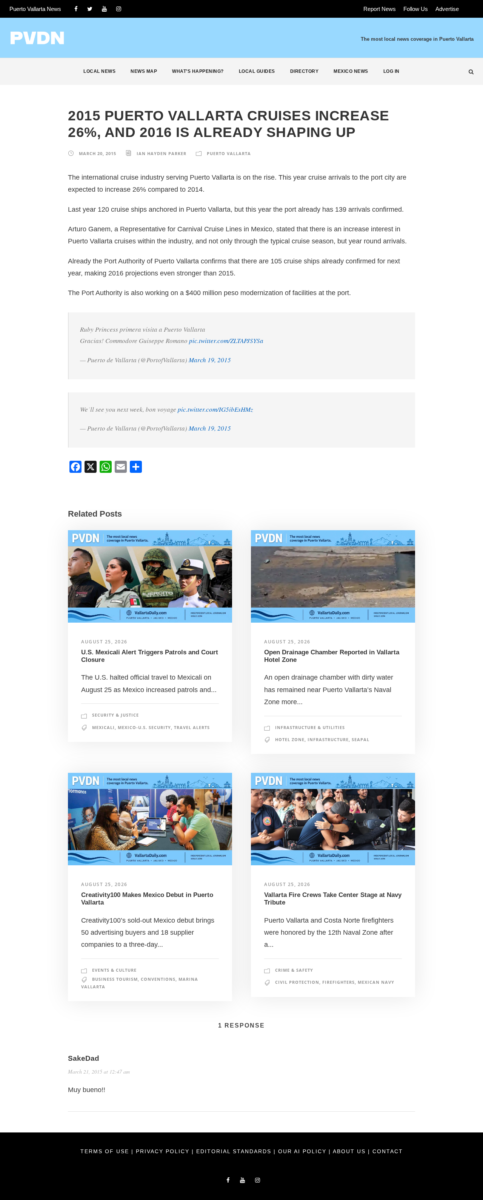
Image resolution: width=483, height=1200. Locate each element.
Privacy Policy (164, 1151)
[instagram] (118, 9)
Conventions (158, 979)
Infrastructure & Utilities (310, 727)
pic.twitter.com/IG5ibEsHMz (215, 409)
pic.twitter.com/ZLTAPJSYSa (226, 340)
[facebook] (76, 9)
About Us (350, 1151)
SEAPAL (360, 739)
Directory (304, 71)
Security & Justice (115, 715)
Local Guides (257, 71)
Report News (379, 9)
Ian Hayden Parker (161, 153)
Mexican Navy (376, 982)
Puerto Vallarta (229, 153)
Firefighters (338, 982)
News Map (144, 71)
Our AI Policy (302, 1151)
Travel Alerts (192, 727)
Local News (99, 71)
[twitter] (89, 9)
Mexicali (103, 727)
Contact (387, 1151)
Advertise (447, 9)
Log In (391, 71)
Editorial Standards (235, 1151)
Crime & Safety (294, 970)
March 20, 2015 (97, 153)
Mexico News (351, 71)
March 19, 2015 (210, 359)
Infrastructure (328, 739)
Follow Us (415, 9)
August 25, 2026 (104, 641)
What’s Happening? (198, 71)
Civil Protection (297, 982)
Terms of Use (105, 1151)
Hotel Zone (290, 739)
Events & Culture (114, 970)
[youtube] (104, 9)
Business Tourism (115, 979)
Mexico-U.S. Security (144, 727)
